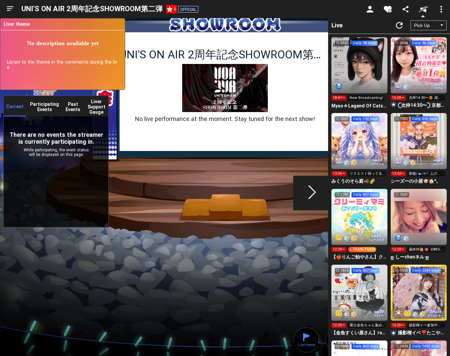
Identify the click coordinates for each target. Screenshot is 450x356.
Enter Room (359, 71)
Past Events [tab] (73, 107)
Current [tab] (14, 106)
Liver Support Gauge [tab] (96, 107)
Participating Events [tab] (44, 107)
